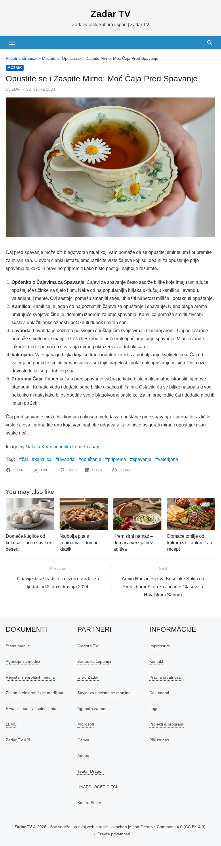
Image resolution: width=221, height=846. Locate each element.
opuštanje (91, 459)
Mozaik (48, 58)
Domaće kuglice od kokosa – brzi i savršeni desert (30, 543)
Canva (83, 740)
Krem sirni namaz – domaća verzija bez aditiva (133, 543)
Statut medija (18, 646)
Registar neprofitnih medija (30, 677)
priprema (117, 459)
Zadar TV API (18, 740)
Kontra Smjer (89, 802)
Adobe (83, 755)
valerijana (168, 459)
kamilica (43, 459)
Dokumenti (159, 692)
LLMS (11, 724)
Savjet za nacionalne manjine (104, 692)
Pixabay (90, 446)
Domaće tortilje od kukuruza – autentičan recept (189, 543)
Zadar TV (110, 14)
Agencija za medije (23, 661)
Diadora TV (87, 646)
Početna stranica (21, 58)
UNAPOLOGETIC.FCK (98, 786)
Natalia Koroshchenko (48, 446)
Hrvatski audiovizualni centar (32, 708)
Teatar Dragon (90, 771)
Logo (154, 708)
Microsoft (85, 724)
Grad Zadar (88, 677)
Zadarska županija (94, 661)
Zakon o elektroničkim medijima (34, 692)
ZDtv (16, 89)
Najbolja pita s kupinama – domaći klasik (80, 543)
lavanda (66, 459)
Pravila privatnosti (114, 834)
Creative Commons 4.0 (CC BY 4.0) (172, 826)
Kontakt (156, 661)
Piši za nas (159, 740)
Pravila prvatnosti (165, 677)
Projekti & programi (166, 724)
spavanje (142, 459)
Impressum (159, 646)
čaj (25, 459)
